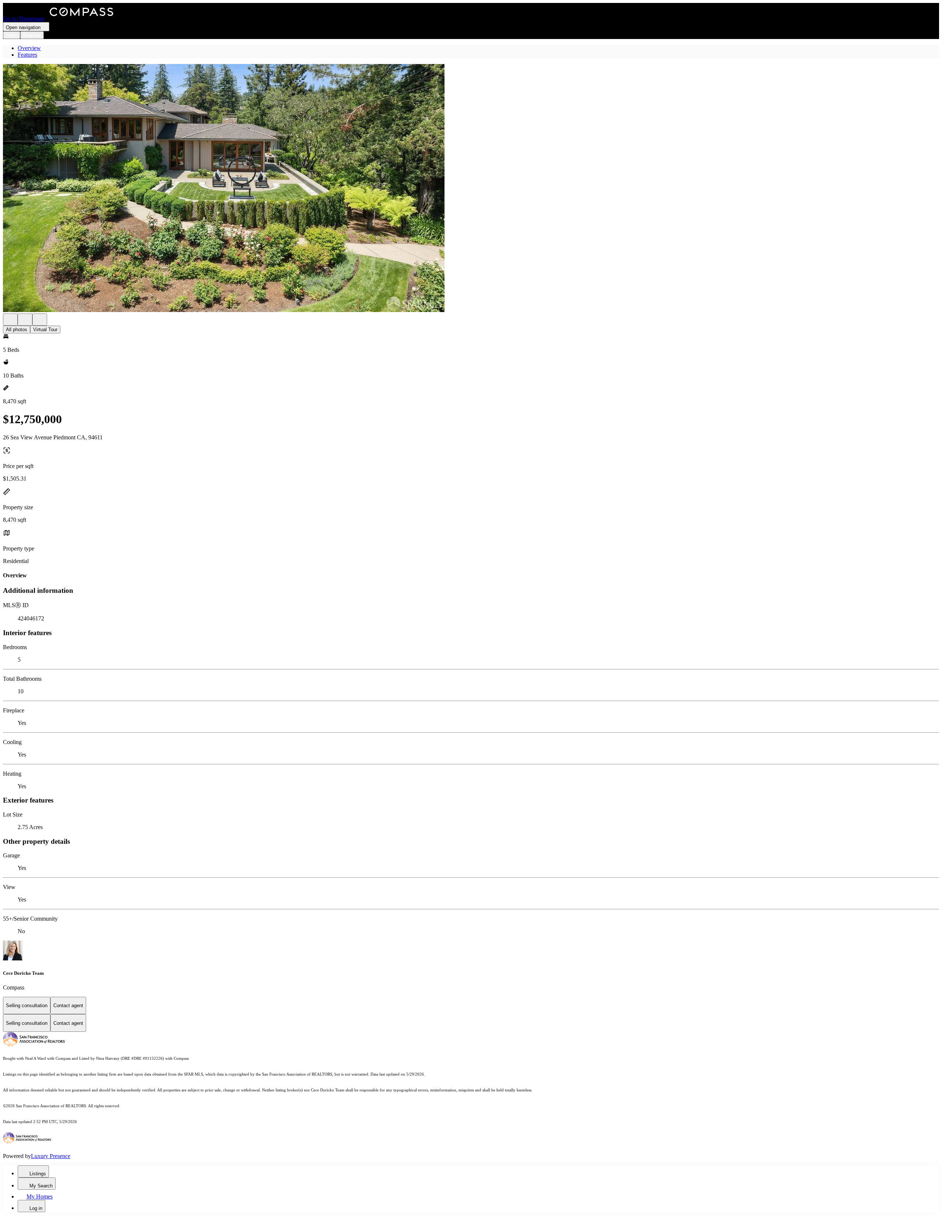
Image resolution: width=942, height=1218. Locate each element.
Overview (29, 48)
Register (32, 35)
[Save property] (25, 320)
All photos (16, 329)
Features (27, 55)
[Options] (10, 320)
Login (11, 35)
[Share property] (39, 320)
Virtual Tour (45, 329)
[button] (471, 189)
